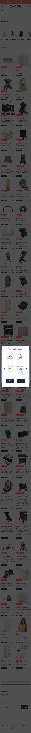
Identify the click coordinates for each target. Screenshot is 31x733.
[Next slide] (26, 368)
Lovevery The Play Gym (10, 367)
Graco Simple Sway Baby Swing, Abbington (20, 369)
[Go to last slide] (4, 368)
